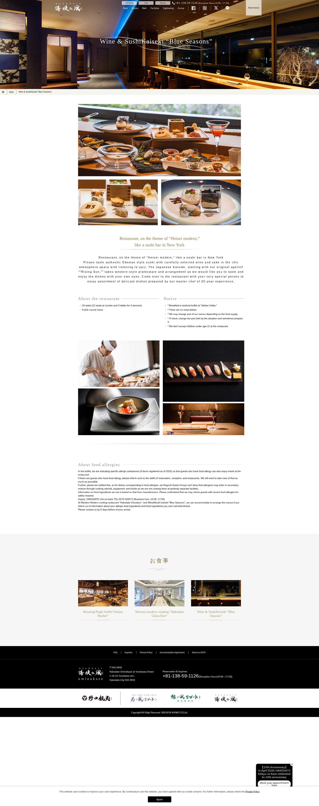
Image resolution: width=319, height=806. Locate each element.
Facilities (155, 8)
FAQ (115, 652)
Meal (125, 8)
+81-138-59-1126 (181, 675)
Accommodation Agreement (172, 652)
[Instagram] (205, 8)
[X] (216, 8)
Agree (159, 799)
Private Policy (252, 791)
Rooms (135, 8)
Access (181, 8)
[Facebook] (193, 8)
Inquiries (128, 652)
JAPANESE (129, 3)
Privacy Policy (146, 652)
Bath (144, 8)
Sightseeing (168, 8)
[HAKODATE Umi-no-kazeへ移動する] (4, 92)
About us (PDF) (199, 652)
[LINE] (227, 8)
